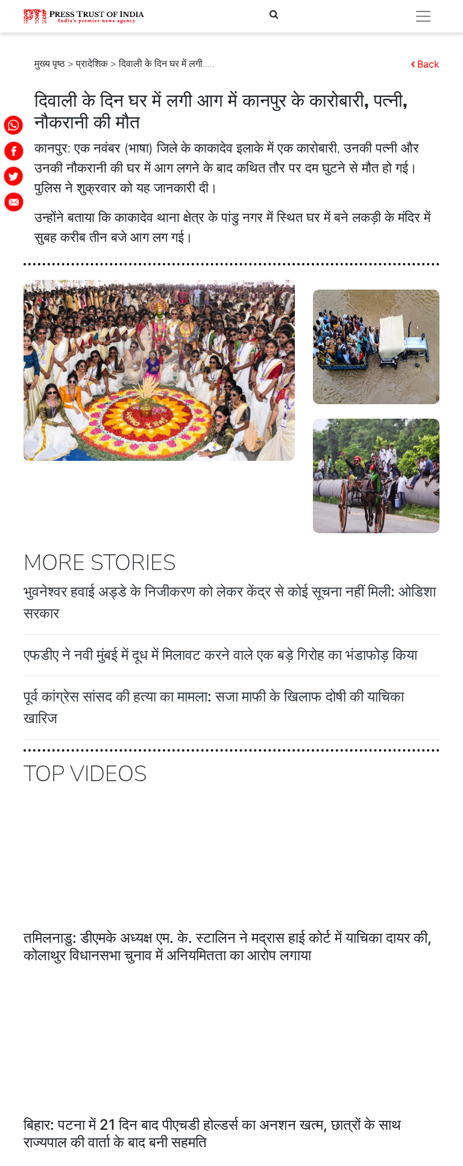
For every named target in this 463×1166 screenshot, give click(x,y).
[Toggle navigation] (423, 16)
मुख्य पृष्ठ (49, 64)
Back (428, 64)
